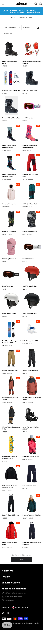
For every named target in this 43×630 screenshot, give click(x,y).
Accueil (13, 17)
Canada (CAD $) (20, 607)
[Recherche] (35, 3)
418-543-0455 (9, 600)
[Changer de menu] (2, 3)
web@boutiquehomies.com (13, 597)
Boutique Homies (12, 623)
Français (4, 607)
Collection (22, 17)
